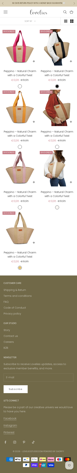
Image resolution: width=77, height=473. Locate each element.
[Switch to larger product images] (65, 21)
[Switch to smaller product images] (71, 21)
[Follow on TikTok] (33, 442)
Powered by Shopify (53, 451)
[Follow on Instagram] (14, 442)
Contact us (11, 336)
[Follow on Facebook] (5, 442)
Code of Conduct (15, 307)
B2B (6, 348)
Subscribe (16, 389)
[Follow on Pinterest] (24, 442)
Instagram (10, 425)
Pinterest (9, 432)
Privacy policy (12, 313)
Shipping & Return (15, 290)
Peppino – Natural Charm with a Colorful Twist (20, 73)
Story (7, 330)
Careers (9, 342)
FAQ (6, 302)
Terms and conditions (18, 296)
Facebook (10, 418)
